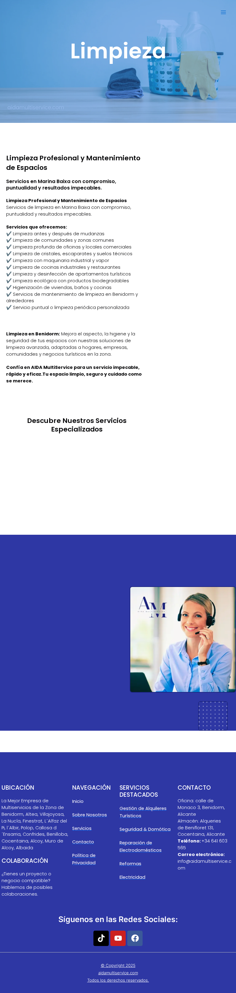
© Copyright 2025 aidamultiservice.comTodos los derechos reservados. (118, 973)
